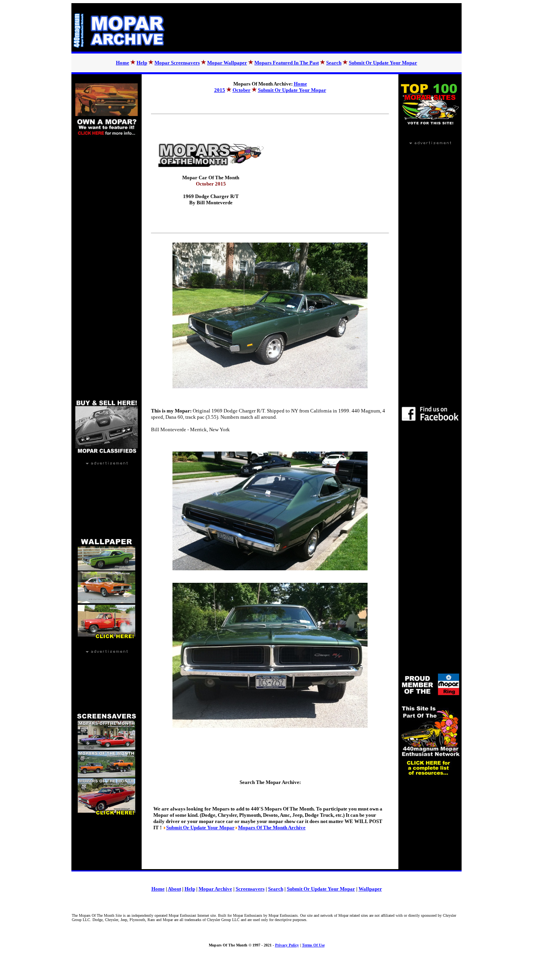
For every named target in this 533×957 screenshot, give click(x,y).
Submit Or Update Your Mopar (383, 63)
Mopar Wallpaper (227, 63)
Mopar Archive (215, 889)
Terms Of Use (313, 945)
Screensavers (250, 889)
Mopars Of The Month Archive (272, 827)
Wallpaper (370, 889)
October (242, 90)
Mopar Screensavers (177, 63)
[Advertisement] (319, 27)
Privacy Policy (287, 945)
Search (333, 63)
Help (142, 63)
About (174, 889)
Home (122, 63)
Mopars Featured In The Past (286, 63)
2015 (219, 90)
